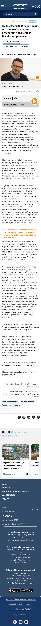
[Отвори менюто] (2, 6)
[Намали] (37, 91)
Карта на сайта (20, 615)
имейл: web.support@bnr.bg (20, 540)
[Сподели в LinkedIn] (29, 417)
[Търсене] (35, 14)
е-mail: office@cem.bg (20, 560)
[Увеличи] (34, 91)
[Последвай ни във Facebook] (15, 622)
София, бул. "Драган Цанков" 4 (20, 535)
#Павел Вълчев (27, 401)
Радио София (12, 42)
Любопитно (8, 495)
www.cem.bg (20, 563)
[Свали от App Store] (14, 590)
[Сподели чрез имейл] (38, 417)
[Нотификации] (34, 6)
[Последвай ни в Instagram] (20, 622)
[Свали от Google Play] (27, 590)
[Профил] (38, 6)
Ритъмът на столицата (17, 46)
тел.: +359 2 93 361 (20, 537)
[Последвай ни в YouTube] (26, 622)
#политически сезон (11, 405)
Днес (4, 484)
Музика (6, 498)
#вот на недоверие (10, 401)
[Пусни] (34, 101)
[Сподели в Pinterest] (33, 417)
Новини (6, 487)
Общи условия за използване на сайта (21, 599)
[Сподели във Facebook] (19, 417)
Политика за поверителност (20, 604)
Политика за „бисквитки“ (20, 609)
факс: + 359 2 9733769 (20, 557)
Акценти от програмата (14, 21)
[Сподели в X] (24, 417)
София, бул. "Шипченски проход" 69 (20, 550)
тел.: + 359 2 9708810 (20, 555)
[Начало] (20, 4)
